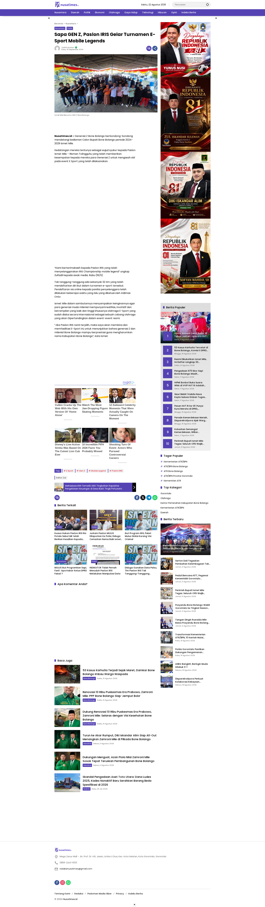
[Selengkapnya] (132, 850)
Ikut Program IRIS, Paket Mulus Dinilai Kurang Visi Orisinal (138, 536)
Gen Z (82, 470)
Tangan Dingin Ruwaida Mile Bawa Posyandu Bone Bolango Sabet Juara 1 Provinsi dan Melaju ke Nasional (192, 621)
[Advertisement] (39, 62)
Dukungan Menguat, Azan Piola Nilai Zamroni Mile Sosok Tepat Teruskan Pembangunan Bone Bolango (118, 759)
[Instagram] (62, 882)
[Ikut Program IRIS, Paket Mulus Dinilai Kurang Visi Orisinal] (141, 520)
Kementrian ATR (172, 480)
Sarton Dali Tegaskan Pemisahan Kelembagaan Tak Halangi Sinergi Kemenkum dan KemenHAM (192, 562)
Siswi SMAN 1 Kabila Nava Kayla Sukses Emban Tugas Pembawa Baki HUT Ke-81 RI (189, 396)
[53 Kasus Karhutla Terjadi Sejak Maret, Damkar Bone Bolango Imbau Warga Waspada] (67, 674)
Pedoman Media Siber (99, 893)
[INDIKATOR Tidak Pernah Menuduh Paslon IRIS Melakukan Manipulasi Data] (106, 554)
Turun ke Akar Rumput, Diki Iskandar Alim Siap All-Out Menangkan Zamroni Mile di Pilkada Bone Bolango (120, 737)
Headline (87, 743)
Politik (69, 28)
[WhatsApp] (154, 497)
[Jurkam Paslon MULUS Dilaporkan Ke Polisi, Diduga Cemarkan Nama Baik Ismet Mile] (106, 520)
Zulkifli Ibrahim (67, 47)
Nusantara (60, 28)
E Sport (69, 470)
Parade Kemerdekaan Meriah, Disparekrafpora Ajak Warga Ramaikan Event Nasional (190, 419)
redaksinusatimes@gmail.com (76, 868)
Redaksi (78, 893)
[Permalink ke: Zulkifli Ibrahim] (57, 48)
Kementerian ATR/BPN (175, 461)
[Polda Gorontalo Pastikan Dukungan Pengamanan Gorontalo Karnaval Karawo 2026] (167, 652)
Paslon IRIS (117, 470)
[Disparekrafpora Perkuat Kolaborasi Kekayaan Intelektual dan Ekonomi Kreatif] (167, 681)
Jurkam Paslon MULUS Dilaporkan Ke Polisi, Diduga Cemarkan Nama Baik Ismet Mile (105, 536)
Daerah (86, 789)
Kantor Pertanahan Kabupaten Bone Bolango (184, 503)
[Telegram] (149, 497)
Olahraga (166, 498)
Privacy (120, 893)
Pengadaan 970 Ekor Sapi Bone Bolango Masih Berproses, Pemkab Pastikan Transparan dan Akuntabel (190, 372)
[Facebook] (137, 497)
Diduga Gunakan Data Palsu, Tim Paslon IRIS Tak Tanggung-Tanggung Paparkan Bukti (141, 570)
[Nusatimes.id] (66, 4)
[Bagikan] (154, 48)
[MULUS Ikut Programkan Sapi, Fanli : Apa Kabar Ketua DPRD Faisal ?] (70, 554)
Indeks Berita (135, 893)
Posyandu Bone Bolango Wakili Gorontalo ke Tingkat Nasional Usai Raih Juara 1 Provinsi (192, 607)
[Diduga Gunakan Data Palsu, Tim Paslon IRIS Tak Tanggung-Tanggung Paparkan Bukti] (141, 554)
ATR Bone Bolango (173, 471)
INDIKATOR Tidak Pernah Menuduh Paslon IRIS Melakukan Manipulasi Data (105, 570)
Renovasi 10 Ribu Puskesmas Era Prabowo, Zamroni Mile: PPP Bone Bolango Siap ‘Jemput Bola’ (118, 694)
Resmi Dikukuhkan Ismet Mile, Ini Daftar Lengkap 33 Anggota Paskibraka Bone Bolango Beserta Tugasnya (190, 361)
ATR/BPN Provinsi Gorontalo (178, 476)
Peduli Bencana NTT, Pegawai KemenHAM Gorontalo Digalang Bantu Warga (191, 577)
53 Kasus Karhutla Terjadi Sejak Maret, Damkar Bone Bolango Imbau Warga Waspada (119, 672)
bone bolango (89, 678)
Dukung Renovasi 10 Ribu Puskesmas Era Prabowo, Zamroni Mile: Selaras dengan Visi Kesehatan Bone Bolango (117, 715)
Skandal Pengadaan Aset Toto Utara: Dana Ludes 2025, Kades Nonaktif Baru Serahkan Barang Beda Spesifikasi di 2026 (117, 780)
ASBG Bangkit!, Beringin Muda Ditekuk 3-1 (191, 666)
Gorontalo (166, 493)
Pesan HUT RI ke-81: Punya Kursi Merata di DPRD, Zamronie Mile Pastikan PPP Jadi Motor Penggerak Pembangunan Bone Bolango (190, 407)
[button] (207, 4)
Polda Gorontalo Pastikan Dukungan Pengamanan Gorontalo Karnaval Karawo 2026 (191, 651)
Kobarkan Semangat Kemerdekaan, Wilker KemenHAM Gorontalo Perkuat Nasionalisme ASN (189, 431)
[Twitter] (143, 497)
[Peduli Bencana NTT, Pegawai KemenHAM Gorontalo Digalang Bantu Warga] (167, 578)
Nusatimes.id (70, 899)
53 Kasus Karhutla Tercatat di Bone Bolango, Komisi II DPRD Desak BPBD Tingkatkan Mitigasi (191, 349)
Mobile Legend (98, 470)
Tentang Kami (62, 893)
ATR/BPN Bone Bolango (176, 466)
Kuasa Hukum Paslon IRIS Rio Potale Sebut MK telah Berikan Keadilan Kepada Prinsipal (70, 536)
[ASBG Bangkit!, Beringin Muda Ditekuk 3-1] (167, 667)
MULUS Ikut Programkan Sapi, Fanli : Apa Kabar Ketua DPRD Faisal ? (70, 570)
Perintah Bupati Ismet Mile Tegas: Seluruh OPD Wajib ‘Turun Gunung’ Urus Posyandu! (188, 443)
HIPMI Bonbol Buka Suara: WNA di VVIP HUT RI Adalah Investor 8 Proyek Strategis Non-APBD (189, 384)
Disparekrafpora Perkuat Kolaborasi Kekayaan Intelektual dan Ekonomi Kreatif (192, 680)
